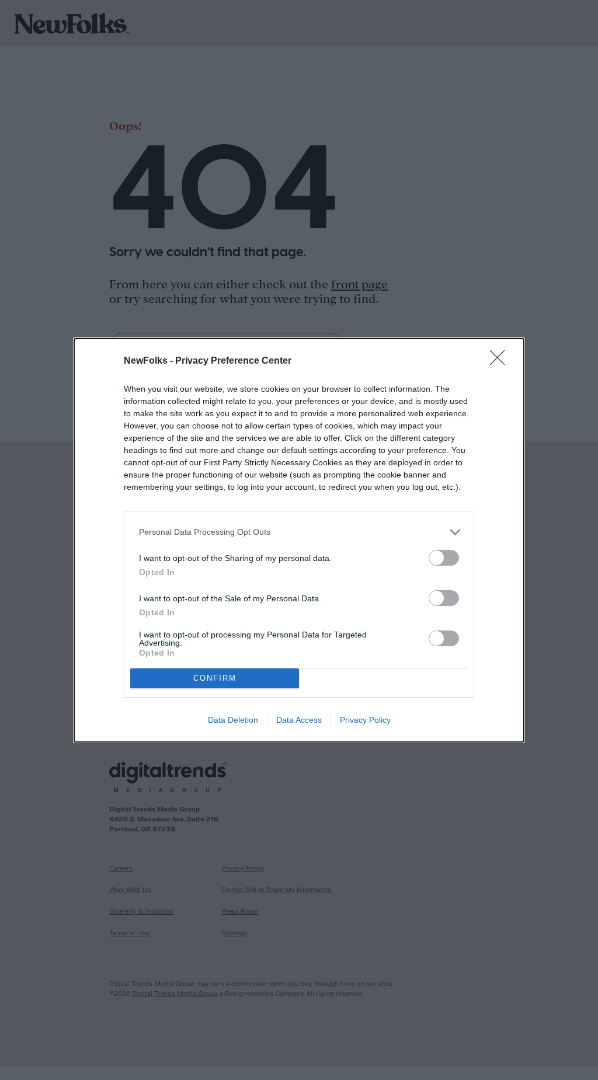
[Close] (501, 361)
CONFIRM (215, 678)
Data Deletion (233, 719)
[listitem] (299, 532)
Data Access (299, 719)
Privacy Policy (365, 719)
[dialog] (299, 540)
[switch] (444, 558)
